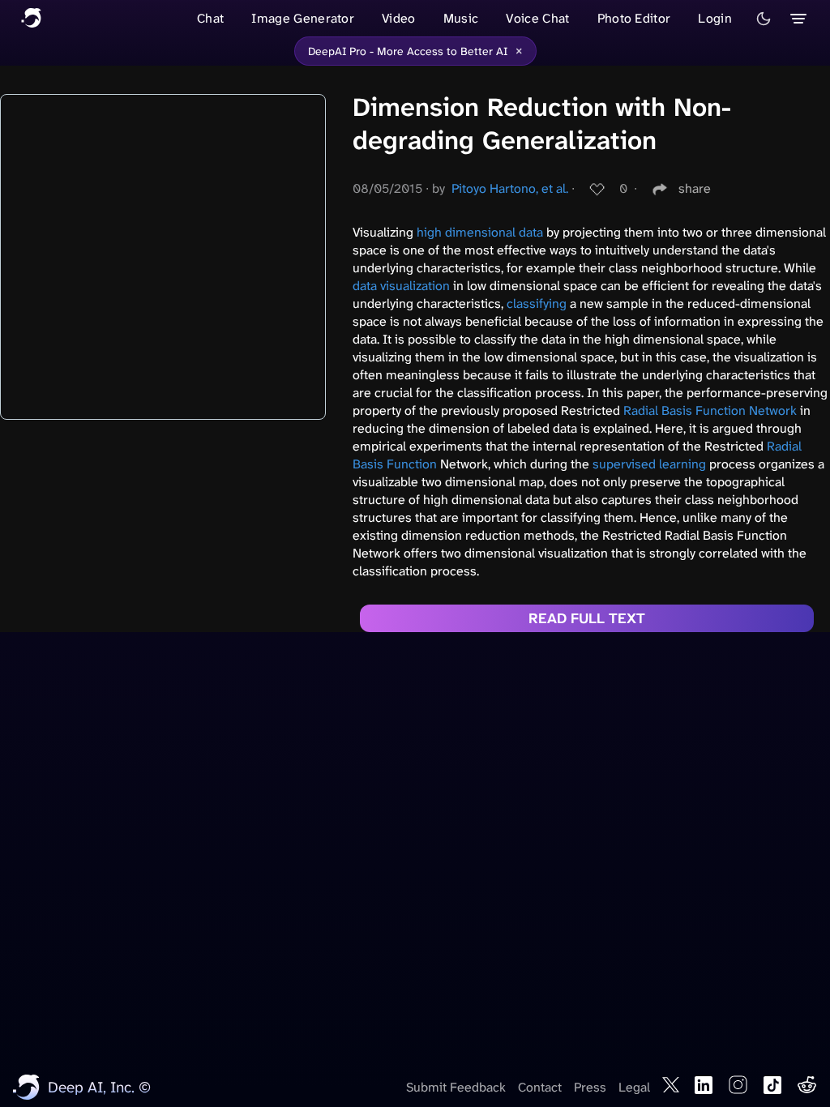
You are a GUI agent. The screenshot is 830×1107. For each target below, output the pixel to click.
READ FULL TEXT (586, 618)
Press (590, 1087)
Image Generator (302, 18)
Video (399, 18)
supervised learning (649, 463)
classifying (537, 303)
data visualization (401, 285)
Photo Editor (634, 18)
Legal (634, 1087)
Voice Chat (537, 18)
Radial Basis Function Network (710, 410)
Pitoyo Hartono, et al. (509, 188)
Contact (540, 1087)
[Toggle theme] (764, 19)
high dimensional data (480, 232)
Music (461, 18)
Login (715, 18)
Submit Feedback (456, 1087)
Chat (210, 18)
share (694, 188)
